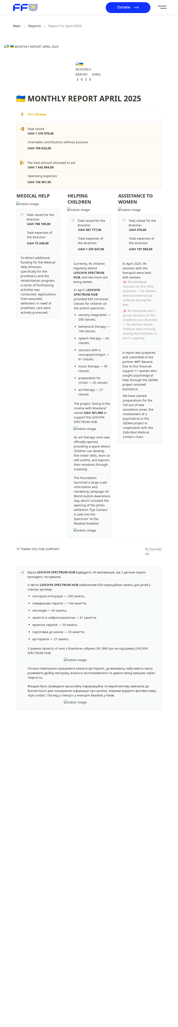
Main (17, 26)
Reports (34, 26)
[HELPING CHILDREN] (65, 196)
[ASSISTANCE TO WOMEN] (116, 196)
